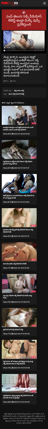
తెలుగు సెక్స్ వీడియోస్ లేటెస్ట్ (16, 94)
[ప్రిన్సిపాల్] (10, 3)
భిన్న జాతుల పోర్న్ (19, 90)
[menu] (44, 3)
